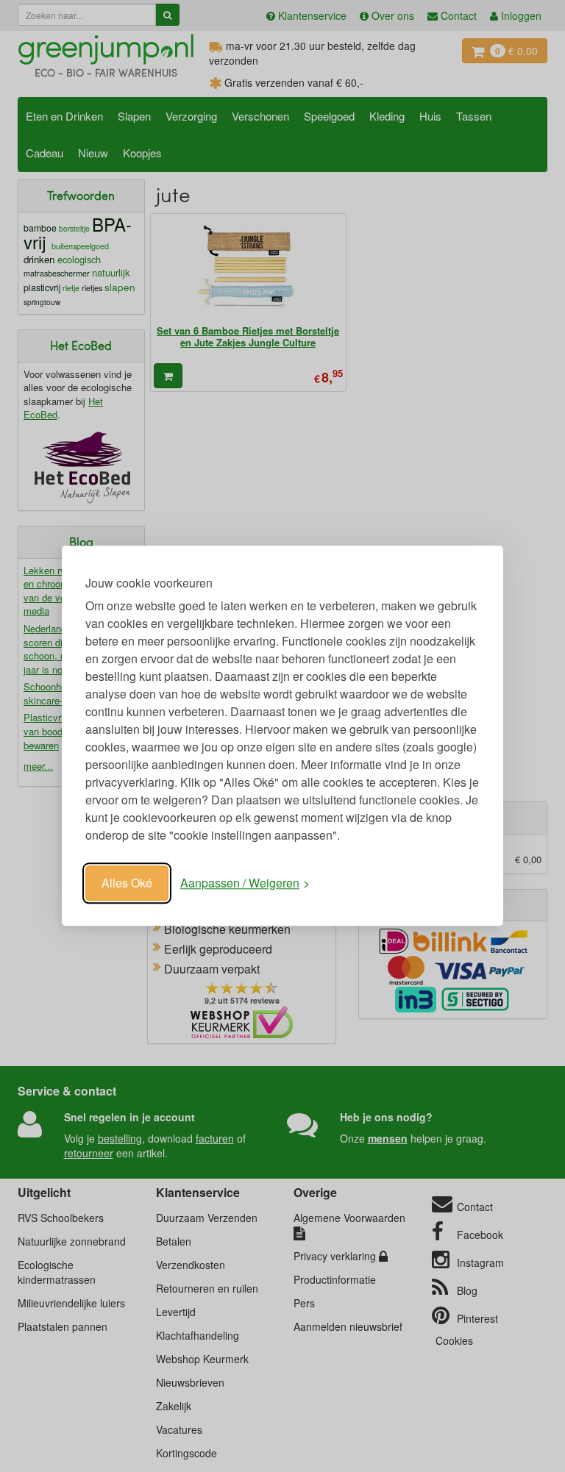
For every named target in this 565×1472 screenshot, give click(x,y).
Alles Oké (127, 882)
